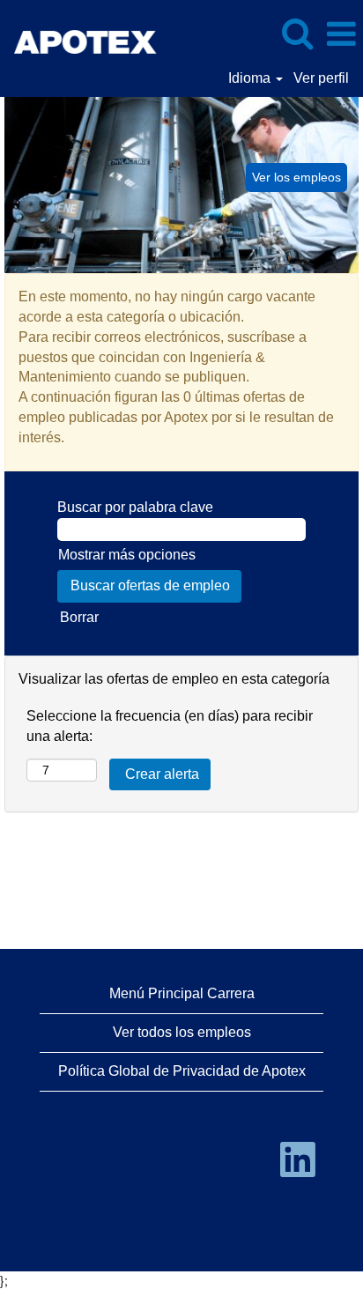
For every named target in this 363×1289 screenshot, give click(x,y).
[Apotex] (80, 33)
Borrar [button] (79, 617)
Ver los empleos (296, 177)
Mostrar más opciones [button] (127, 554)
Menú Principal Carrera (182, 993)
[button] (341, 34)
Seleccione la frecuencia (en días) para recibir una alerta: (169, 726)
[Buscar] (297, 33)
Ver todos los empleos (182, 1032)
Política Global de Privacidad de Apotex (182, 1070)
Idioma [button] (251, 77)
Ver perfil (321, 77)
